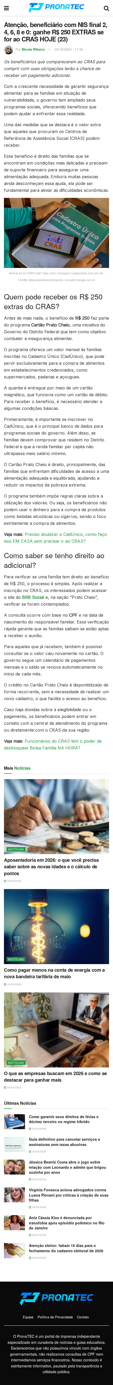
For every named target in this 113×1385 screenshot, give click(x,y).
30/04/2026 (13, 881)
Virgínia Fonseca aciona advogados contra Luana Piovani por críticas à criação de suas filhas (69, 1195)
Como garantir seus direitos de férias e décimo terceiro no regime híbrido (64, 1119)
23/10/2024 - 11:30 (69, 49)
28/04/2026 (38, 1235)
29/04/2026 (38, 1128)
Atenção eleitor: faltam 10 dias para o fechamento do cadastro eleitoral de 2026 (66, 1248)
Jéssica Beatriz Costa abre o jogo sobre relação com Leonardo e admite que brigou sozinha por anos (67, 1167)
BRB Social (33, 597)
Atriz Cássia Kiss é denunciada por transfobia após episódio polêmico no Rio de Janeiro (67, 1222)
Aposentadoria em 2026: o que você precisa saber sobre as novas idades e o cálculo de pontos (51, 866)
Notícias (16, 849)
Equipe (28, 1316)
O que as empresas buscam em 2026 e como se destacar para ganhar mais (55, 1076)
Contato (83, 1316)
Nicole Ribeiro (33, 49)
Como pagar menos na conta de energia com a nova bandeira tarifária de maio (54, 973)
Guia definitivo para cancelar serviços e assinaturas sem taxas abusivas (64, 1141)
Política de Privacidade (55, 1316)
